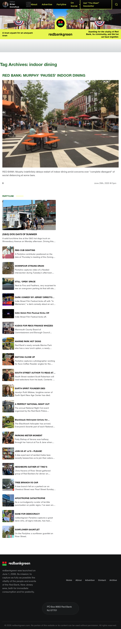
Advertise (47, 4)
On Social (74, 4)
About (34, 4)
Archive (113, 580)
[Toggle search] (116, 4)
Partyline (61, 4)
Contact (102, 580)
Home (69, 580)
